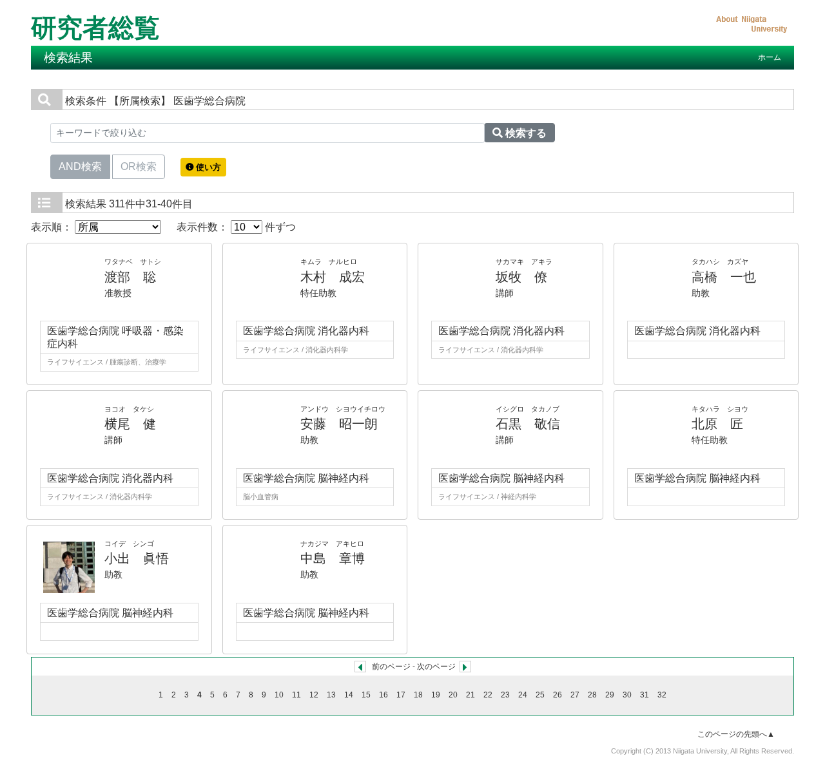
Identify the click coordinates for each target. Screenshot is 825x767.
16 (383, 694)
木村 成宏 (332, 277)
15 (366, 694)
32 (661, 694)
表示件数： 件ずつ (236, 227)
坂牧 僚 (521, 277)
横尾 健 (130, 424)
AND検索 (80, 166)
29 (609, 694)
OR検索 (139, 166)
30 (627, 694)
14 (348, 694)
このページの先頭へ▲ (736, 734)
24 (522, 694)
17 (400, 694)
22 (487, 694)
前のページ (391, 666)
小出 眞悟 (136, 558)
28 (592, 694)
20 (453, 694)
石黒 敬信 (528, 424)
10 (279, 694)
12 (313, 694)
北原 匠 (717, 424)
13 (331, 694)
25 (540, 694)
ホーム (769, 57)
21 (470, 694)
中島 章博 (332, 558)
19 (435, 694)
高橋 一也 (724, 277)
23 (505, 694)
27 (574, 694)
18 (418, 694)
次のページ (436, 666)
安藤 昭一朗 (339, 424)
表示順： (53, 227)
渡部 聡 (130, 277)
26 (557, 694)
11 (296, 694)
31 (644, 694)
